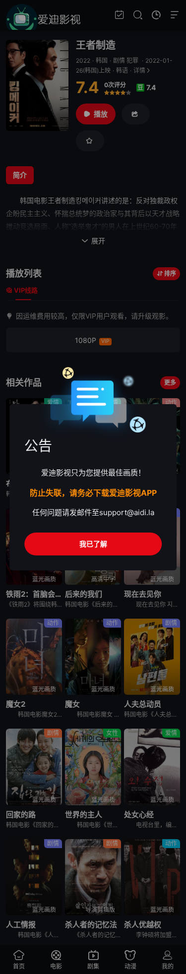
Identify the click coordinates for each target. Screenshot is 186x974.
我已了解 (93, 544)
